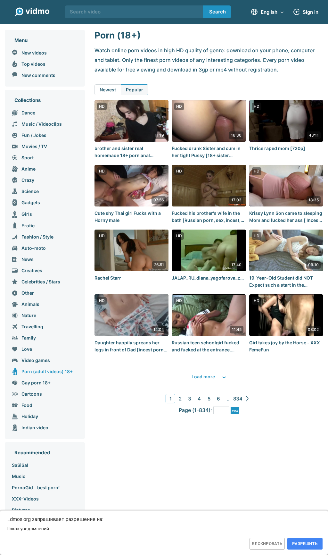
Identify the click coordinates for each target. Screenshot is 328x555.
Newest (108, 89)
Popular (134, 89)
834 (237, 399)
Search (217, 12)
